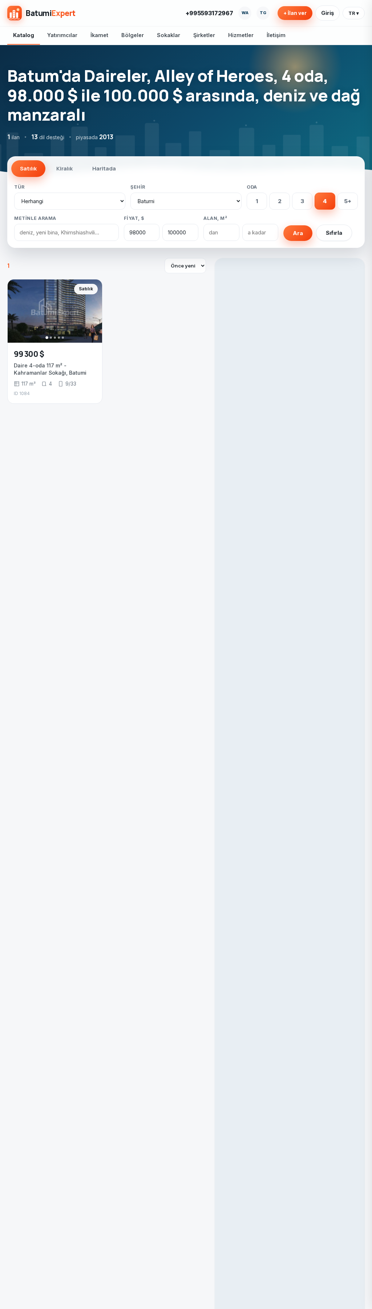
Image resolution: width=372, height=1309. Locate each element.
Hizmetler (241, 35)
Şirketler (204, 35)
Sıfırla (334, 232)
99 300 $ (29, 354)
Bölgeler (132, 35)
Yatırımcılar (62, 35)
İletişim (276, 35)
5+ (347, 201)
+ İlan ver (295, 13)
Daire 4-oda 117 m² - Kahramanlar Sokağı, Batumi (50, 369)
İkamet (99, 35)
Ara (298, 233)
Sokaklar (168, 35)
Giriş (327, 12)
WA (245, 12)
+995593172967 (209, 13)
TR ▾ (353, 13)
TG (263, 12)
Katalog (23, 35)
